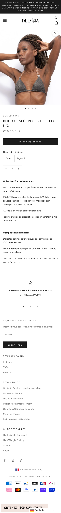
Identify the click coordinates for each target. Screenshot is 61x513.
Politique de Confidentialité (16, 419)
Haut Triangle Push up (13, 440)
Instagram (8, 362)
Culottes (7, 445)
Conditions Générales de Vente (18, 409)
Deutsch (39, 510)
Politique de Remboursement (17, 403)
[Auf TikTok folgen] (21, 460)
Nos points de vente (13, 398)
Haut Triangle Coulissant (15, 435)
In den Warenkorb (30, 141)
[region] (30, 291)
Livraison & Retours (12, 393)
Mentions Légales (11, 414)
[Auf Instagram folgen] (12, 460)
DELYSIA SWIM (11, 116)
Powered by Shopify (40, 476)
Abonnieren (15, 345)
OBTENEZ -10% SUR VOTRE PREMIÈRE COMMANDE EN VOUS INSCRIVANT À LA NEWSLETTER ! (24, 508)
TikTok (6, 367)
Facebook (8, 372)
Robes (6, 450)
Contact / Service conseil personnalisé (22, 388)
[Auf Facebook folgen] (4, 460)
